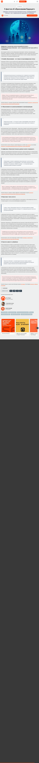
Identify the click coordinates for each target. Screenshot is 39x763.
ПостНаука (6, 15)
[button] (37, 328)
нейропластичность (15, 314)
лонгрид (29, 144)
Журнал (31, 312)
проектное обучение (5, 314)
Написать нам (5, 290)
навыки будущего (12, 312)
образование (8, 308)
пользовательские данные (23, 312)
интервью (23, 284)
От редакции (19, 6)
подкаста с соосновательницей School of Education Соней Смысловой (15, 146)
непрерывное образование (26, 314)
